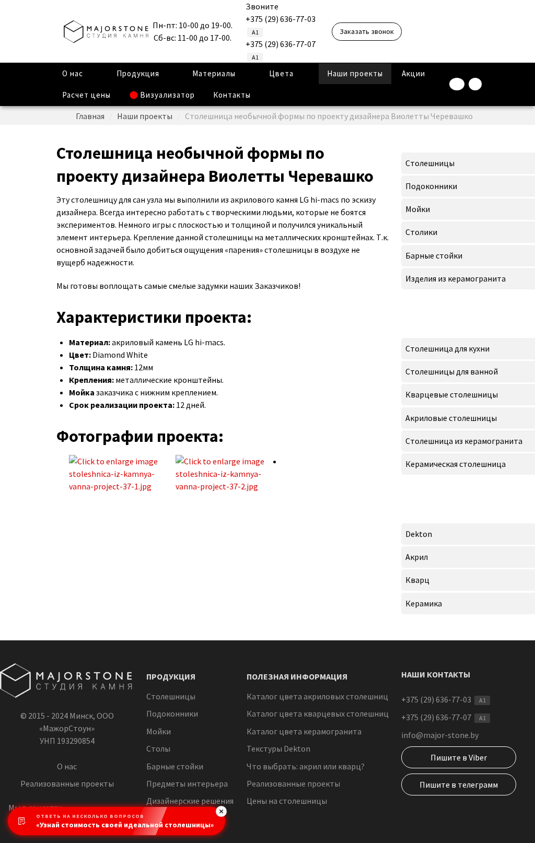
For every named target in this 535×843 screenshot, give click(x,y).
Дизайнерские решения (190, 800)
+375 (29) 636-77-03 (281, 19)
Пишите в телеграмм (459, 784)
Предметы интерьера (187, 783)
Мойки (158, 731)
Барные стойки (174, 766)
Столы (158, 748)
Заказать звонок (367, 31)
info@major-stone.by (440, 735)
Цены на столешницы (287, 800)
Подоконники (172, 713)
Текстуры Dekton (278, 748)
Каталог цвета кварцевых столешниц (318, 713)
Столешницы (170, 696)
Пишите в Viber (459, 757)
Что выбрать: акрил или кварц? (306, 766)
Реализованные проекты (67, 783)
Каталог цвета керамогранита (304, 731)
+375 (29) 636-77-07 (281, 44)
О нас (67, 766)
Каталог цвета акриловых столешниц (317, 696)
